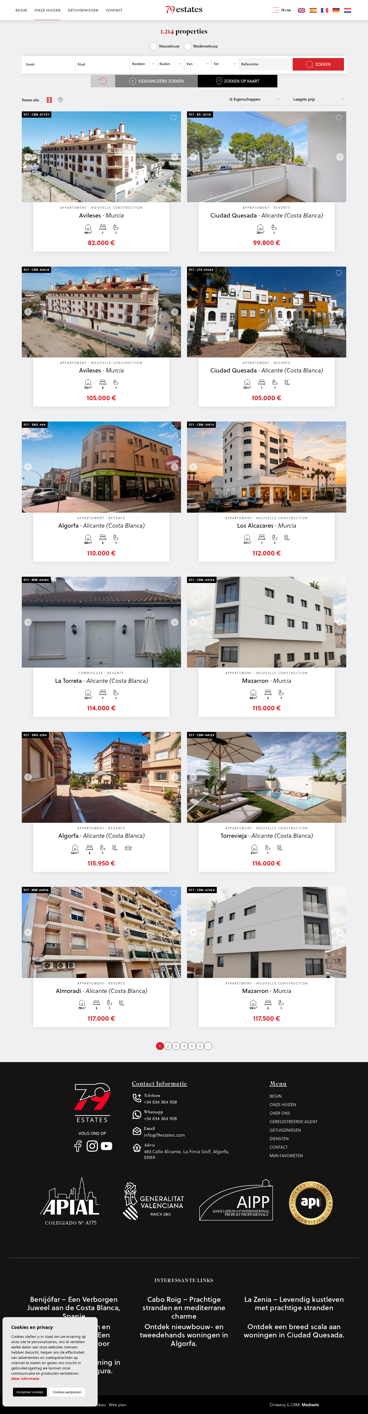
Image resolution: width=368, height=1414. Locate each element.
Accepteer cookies (30, 1392)
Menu (285, 10)
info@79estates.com (164, 1132)
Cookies (99, 1404)
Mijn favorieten (286, 1155)
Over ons (280, 1113)
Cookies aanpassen (67, 1392)
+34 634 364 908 (160, 1099)
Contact (114, 10)
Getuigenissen (83, 10)
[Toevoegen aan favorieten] (173, 117)
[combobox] (49, 64)
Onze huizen (48, 10)
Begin (21, 10)
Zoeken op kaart (241, 81)
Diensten (279, 1138)
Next (176, 156)
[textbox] (51, 64)
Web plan (117, 1404)
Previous (27, 156)
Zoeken (323, 64)
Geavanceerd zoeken (161, 81)
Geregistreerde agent (293, 1121)
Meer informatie (25, 1378)
